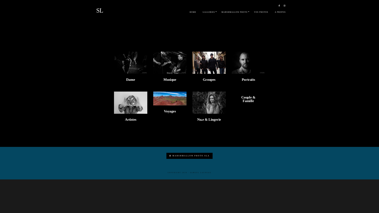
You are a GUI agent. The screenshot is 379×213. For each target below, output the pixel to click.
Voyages (170, 111)
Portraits (248, 80)
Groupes (209, 80)
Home (193, 12)
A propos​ (280, 12)
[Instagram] (284, 6)
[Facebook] (279, 6)
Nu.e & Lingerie (209, 119)
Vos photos (261, 12)
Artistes (130, 119)
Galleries (209, 12)
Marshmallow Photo (234, 12)
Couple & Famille (248, 99)
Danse (130, 80)
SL (99, 10)
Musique (169, 80)
